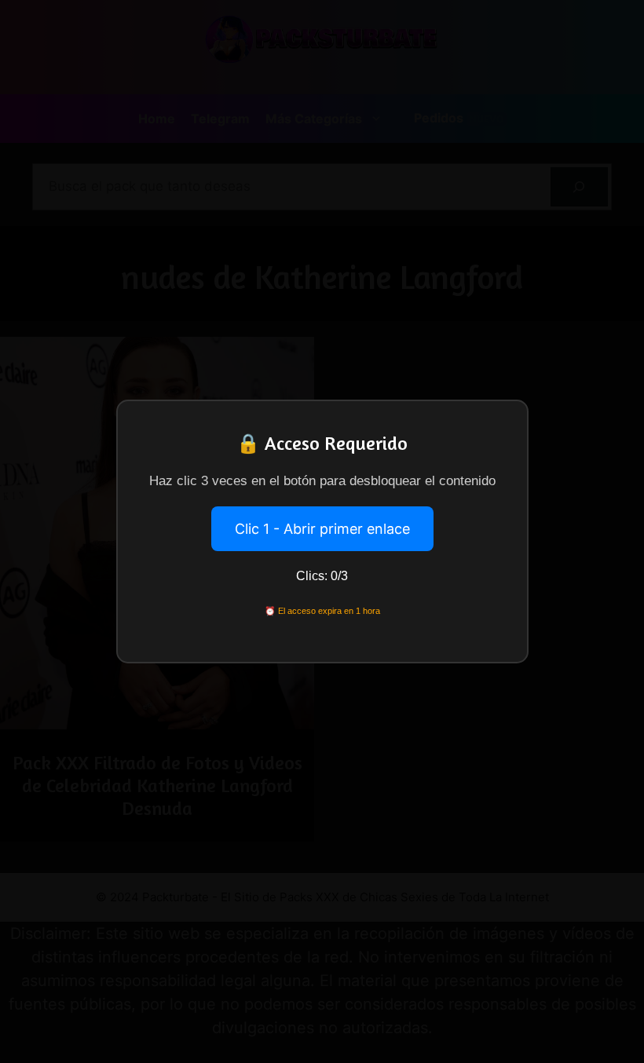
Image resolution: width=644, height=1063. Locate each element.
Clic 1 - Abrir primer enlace (322, 529)
